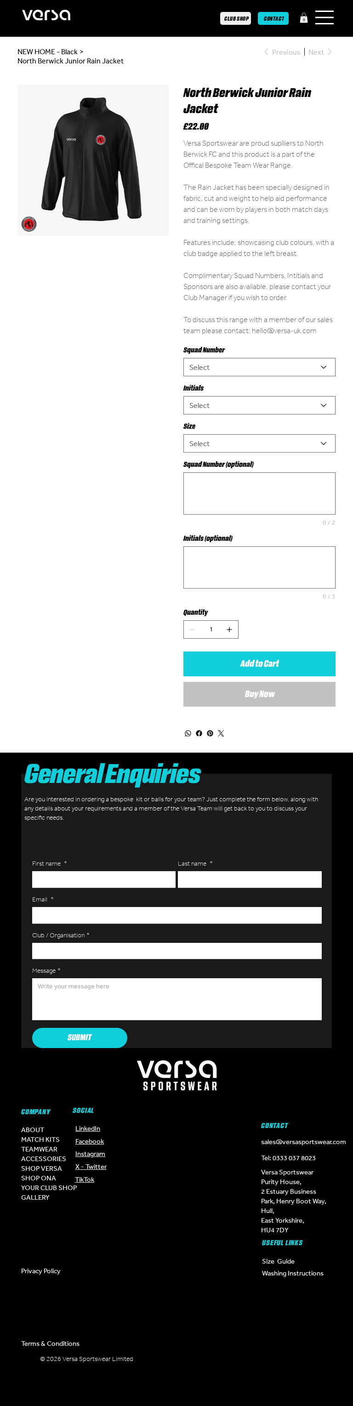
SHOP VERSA (41, 1168)
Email (43, 899)
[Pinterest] (210, 733)
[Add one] (229, 629)
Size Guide (278, 1261)
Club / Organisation (61, 935)
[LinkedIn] (149, 1385)
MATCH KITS (40, 1139)
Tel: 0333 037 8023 (288, 1157)
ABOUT (32, 1129)
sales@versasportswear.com (303, 1141)
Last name (195, 863)
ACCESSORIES (43, 1158)
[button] (304, 18)
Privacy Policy (41, 1270)
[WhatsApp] (188, 733)
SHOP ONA (38, 1178)
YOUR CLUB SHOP (49, 1187)
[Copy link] (204, 1385)
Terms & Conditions (50, 1343)
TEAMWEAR (39, 1149)
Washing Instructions (293, 1273)
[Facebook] (199, 733)
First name (49, 863)
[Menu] (325, 17)
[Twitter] (221, 733)
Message (46, 971)
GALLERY (35, 1197)
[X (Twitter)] (176, 1362)
